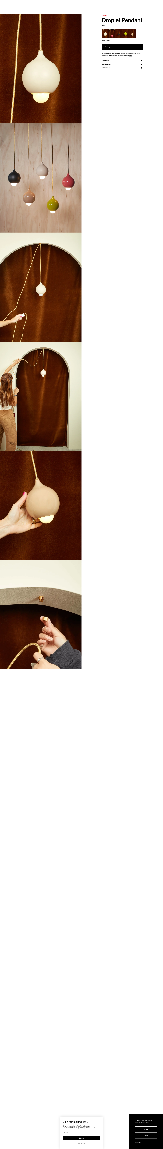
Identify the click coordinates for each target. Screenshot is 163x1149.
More (130, 55)
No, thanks (81, 1143)
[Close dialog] (100, 1119)
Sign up (81, 1138)
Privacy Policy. (145, 1122)
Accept (146, 1129)
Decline (146, 1135)
